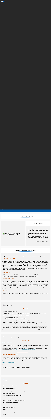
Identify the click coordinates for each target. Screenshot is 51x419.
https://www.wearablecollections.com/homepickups (24, 349)
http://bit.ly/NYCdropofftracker (9, 362)
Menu (2, 1)
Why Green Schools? (44, 241)
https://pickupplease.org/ (22, 352)
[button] (2, 210)
